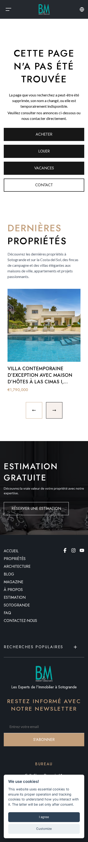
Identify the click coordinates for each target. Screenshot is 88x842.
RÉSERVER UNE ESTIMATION (36, 508)
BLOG (9, 574)
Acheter (44, 134)
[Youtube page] (82, 550)
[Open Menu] (8, 9)
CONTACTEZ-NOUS (20, 620)
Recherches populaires (33, 647)
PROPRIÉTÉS (15, 558)
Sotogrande (17, 605)
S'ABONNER (44, 739)
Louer (44, 151)
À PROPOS (13, 589)
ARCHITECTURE (17, 566)
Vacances (44, 168)
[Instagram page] (73, 550)
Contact (44, 185)
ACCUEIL (11, 551)
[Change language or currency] (82, 9)
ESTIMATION (15, 597)
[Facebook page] (65, 550)
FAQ (7, 613)
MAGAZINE (13, 582)
